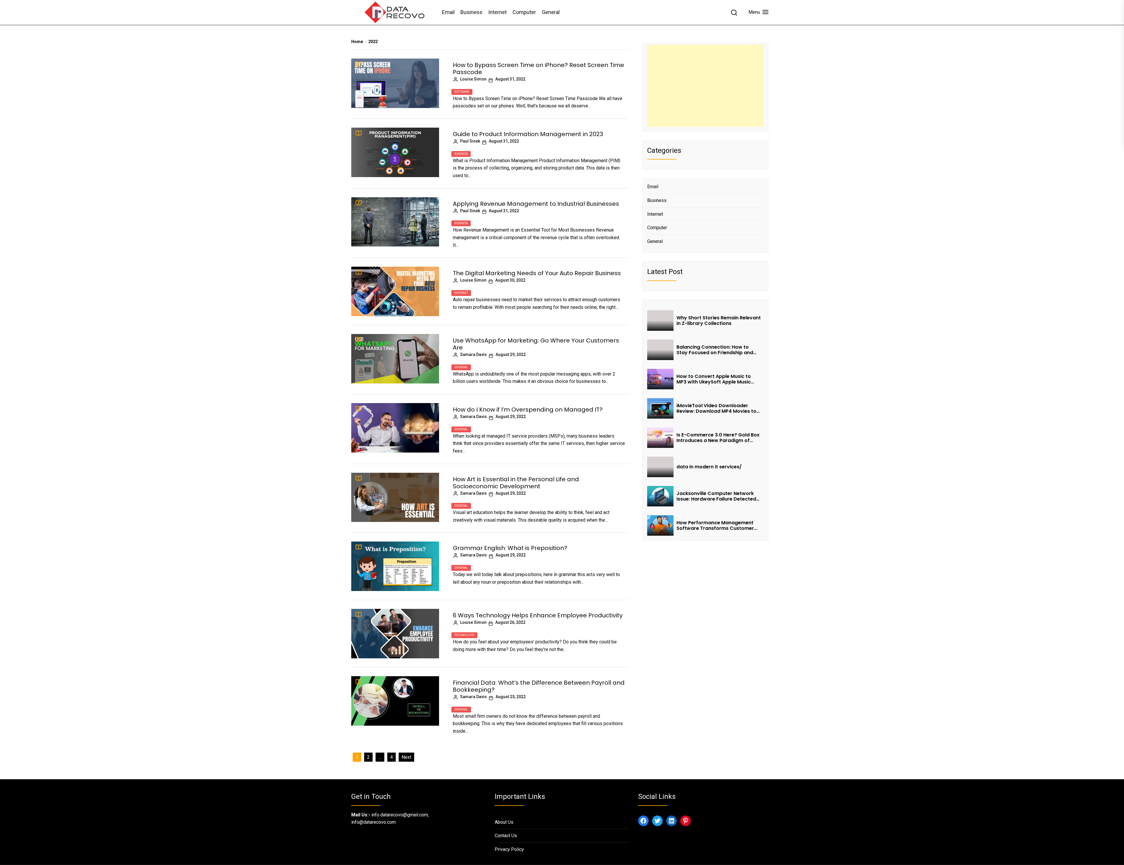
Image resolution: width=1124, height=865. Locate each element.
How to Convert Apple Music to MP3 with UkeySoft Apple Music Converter (713, 379)
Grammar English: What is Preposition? (510, 548)
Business (471, 12)
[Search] (734, 12)
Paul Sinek (470, 141)
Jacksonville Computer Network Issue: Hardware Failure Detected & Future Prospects (716, 496)
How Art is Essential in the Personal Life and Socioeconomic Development (516, 482)
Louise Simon (473, 79)
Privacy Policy (509, 849)
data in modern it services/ (709, 467)
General (551, 12)
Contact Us (506, 835)
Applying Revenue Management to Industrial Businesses (536, 204)
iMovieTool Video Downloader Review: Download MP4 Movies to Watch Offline (716, 408)
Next (406, 757)
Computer (524, 12)
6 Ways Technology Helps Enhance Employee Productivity (538, 615)
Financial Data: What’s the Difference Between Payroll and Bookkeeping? (539, 686)
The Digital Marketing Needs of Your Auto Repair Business (537, 273)
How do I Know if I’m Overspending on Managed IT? (528, 409)
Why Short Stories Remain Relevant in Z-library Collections (718, 320)
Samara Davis (473, 354)
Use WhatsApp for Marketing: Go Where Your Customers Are (536, 344)
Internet (497, 12)
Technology (464, 635)
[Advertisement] (705, 86)
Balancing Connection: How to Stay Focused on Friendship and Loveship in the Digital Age (714, 349)
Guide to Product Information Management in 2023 (528, 134)
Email (448, 12)
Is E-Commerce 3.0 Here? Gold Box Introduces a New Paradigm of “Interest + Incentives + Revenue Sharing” (718, 437)
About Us (504, 822)
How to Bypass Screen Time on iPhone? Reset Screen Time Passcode (538, 68)
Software (462, 91)
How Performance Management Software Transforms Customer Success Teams (715, 525)
